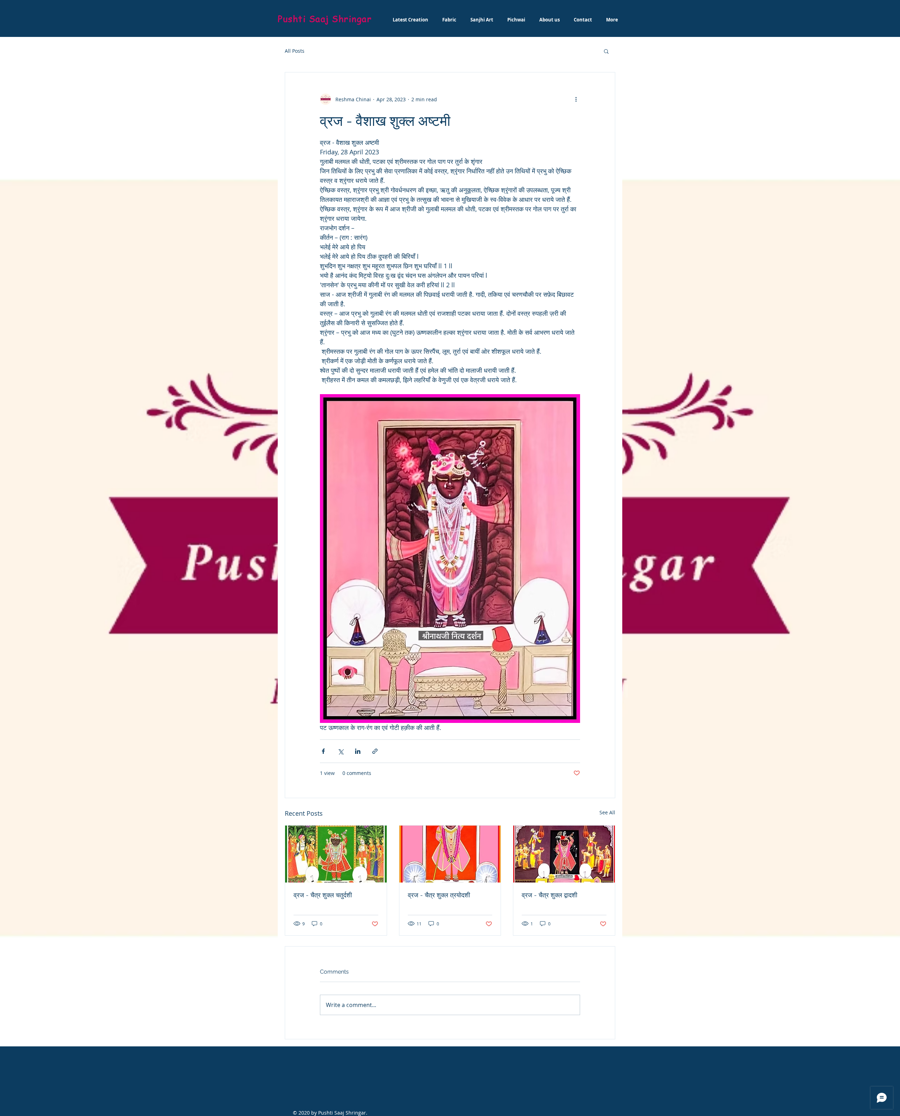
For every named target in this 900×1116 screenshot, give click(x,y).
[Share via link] (375, 751)
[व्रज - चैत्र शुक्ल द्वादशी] (564, 854)
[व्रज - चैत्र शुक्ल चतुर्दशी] (336, 854)
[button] (606, 51)
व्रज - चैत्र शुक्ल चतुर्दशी (323, 895)
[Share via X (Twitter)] (340, 751)
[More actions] (576, 99)
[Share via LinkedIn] (357, 751)
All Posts (294, 50)
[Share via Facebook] (323, 751)
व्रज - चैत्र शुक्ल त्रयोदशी (439, 895)
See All (607, 812)
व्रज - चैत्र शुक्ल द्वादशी (549, 895)
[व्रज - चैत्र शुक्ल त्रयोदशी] (450, 854)
